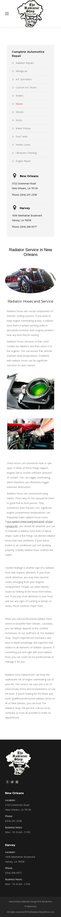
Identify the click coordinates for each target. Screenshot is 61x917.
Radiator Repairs (25, 63)
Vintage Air (21, 71)
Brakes (19, 95)
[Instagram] (17, 782)
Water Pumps (23, 128)
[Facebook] (7, 782)
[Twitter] (12, 782)
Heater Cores (23, 144)
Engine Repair (23, 161)
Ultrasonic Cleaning (26, 152)
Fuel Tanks (22, 136)
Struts (19, 120)
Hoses (19, 103)
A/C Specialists (24, 79)
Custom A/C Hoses (26, 87)
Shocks (20, 112)
